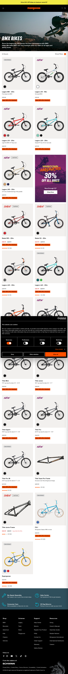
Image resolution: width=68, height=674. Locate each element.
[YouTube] (12, 656)
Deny (12, 354)
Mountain (5, 626)
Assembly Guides (55, 630)
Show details (59, 349)
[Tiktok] (21, 656)
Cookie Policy (14, 667)
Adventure (6, 630)
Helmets (5, 641)
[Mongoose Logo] (34, 8)
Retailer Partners (54, 633)
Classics (5, 637)
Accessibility (32, 667)
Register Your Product (40, 630)
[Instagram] (7, 656)
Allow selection (34, 354)
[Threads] (26, 656)
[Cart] (65, 8)
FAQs (35, 633)
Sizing (51, 622)
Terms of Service (23, 667)
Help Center (37, 622)
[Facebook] (4, 656)
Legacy (20, 622)
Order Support (38, 641)
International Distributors (57, 641)
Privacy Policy (6, 667)
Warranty (36, 644)
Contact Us (37, 637)
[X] (16, 656)
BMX (4, 622)
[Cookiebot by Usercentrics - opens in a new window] (59, 318)
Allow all (55, 354)
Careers (52, 644)
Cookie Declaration (41, 667)
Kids (4, 633)
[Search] (62, 8)
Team (20, 626)
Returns (36, 626)
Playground (21, 633)
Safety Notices (38, 648)
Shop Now (50, 192)
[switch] (25, 343)
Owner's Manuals (55, 626)
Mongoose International (57, 637)
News (20, 630)
